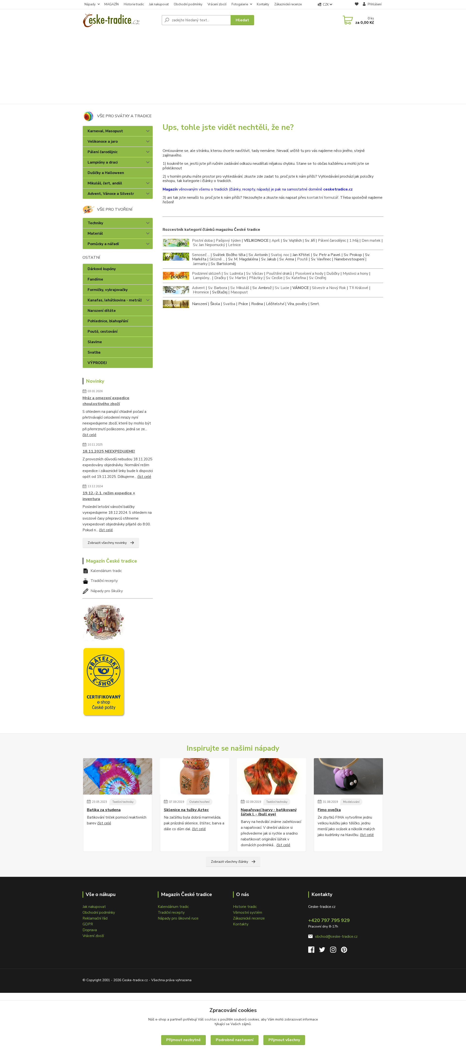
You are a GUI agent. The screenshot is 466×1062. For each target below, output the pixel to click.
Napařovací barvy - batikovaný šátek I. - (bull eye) (269, 812)
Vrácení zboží (217, 4)
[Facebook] (313, 951)
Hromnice (201, 292)
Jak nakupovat (159, 4)
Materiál (95, 233)
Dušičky (333, 273)
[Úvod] (120, 20)
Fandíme (95, 279)
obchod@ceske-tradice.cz (336, 936)
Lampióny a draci (103, 162)
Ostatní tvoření (199, 802)
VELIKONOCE (256, 240)
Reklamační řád (95, 918)
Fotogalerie (240, 4)
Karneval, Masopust (105, 131)
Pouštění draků (279, 273)
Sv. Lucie (282, 287)
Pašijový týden (228, 240)
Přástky (256, 278)
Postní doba (202, 240)
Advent (198, 287)
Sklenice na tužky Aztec (186, 810)
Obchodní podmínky (188, 4)
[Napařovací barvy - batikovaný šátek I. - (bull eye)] (271, 776)
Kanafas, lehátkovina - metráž (115, 300)
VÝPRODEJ (97, 362)
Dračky (220, 278)
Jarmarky (200, 263)
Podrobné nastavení (234, 1040)
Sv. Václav (254, 273)
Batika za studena (104, 810)
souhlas (211, 1019)
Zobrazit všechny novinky (107, 542)
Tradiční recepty (104, 580)
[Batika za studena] (117, 776)
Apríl (276, 240)
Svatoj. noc (280, 254)
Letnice (234, 245)
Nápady (90, 4)
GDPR (88, 924)
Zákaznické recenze (288, 4)
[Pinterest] (344, 951)
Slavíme (95, 342)
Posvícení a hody (309, 273)
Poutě (302, 259)
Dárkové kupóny (102, 268)
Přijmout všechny (284, 1040)
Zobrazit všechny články (229, 861)
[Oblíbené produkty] (356, 4)
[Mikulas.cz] (104, 621)
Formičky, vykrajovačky (108, 289)
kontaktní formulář (322, 197)
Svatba (94, 352)
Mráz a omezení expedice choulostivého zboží (106, 401)
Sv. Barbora (217, 287)
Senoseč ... (201, 254)
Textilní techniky (122, 802)
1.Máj (353, 240)
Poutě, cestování (102, 331)
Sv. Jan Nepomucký (209, 245)
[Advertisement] (233, 67)
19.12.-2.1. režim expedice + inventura (109, 496)
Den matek (371, 240)
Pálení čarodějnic (102, 151)
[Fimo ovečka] (348, 776)
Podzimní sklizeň (206, 273)
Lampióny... (202, 278)
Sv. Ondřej (317, 278)
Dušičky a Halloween (106, 172)
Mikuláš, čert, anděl (105, 183)
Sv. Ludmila (233, 273)
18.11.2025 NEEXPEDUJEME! (109, 451)
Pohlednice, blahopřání (108, 321)
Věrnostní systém (247, 912)
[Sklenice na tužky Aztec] (194, 776)
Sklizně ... (217, 259)
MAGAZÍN (111, 4)
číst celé (89, 434)
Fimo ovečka (329, 810)
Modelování (351, 802)
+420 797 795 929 (329, 920)
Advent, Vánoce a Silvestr (111, 193)
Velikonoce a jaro (103, 141)
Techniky (95, 223)
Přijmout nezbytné (183, 1040)
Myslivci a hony (355, 273)
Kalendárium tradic (106, 570)
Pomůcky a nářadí (103, 243)
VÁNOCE (300, 287)
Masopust (239, 292)
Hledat (242, 20)
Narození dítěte (102, 310)
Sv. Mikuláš (239, 287)
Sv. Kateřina (296, 278)
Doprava (90, 930)
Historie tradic (134, 4)
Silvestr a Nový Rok (329, 287)
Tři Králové (358, 287)
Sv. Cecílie (274, 278)
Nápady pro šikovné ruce (178, 918)
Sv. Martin (237, 278)
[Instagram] (335, 951)
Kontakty (263, 4)
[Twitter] (324, 951)
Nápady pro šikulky (107, 591)
